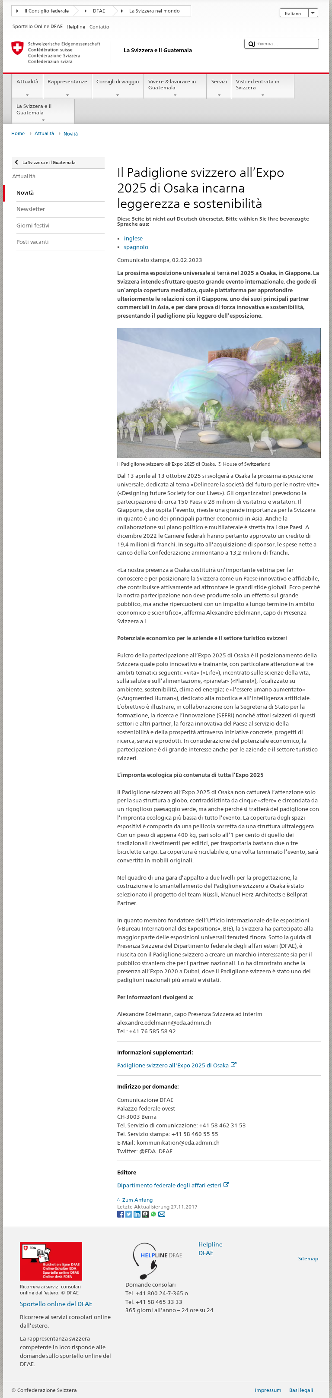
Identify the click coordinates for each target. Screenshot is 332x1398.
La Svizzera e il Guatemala (33, 109)
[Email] (161, 1213)
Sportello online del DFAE (56, 1303)
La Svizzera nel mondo (154, 11)
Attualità (27, 81)
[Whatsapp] (154, 1213)
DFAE (99, 11)
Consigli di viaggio (117, 81)
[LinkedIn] (138, 1213)
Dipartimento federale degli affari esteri (169, 1185)
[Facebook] (121, 1213)
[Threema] (146, 1213)
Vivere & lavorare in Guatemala (172, 84)
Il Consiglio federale (47, 11)
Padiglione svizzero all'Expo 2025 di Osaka (173, 1065)
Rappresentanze (67, 81)
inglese (133, 238)
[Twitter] (129, 1213)
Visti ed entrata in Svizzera (257, 84)
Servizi (219, 81)
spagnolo (136, 246)
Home (18, 133)
